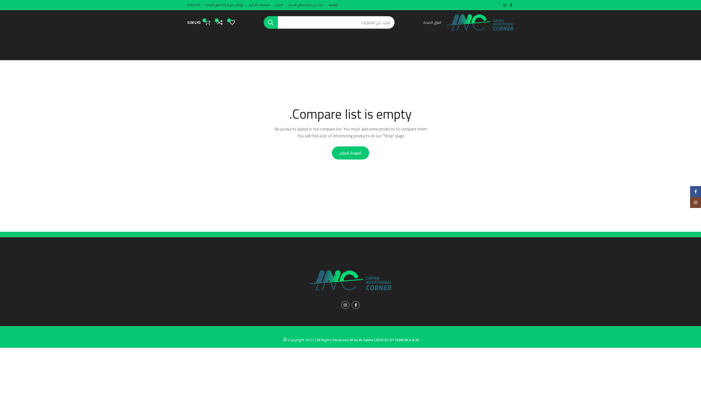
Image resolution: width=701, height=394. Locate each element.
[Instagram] (695, 202)
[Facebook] (695, 191)
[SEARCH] (271, 22)
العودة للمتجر (350, 153)
